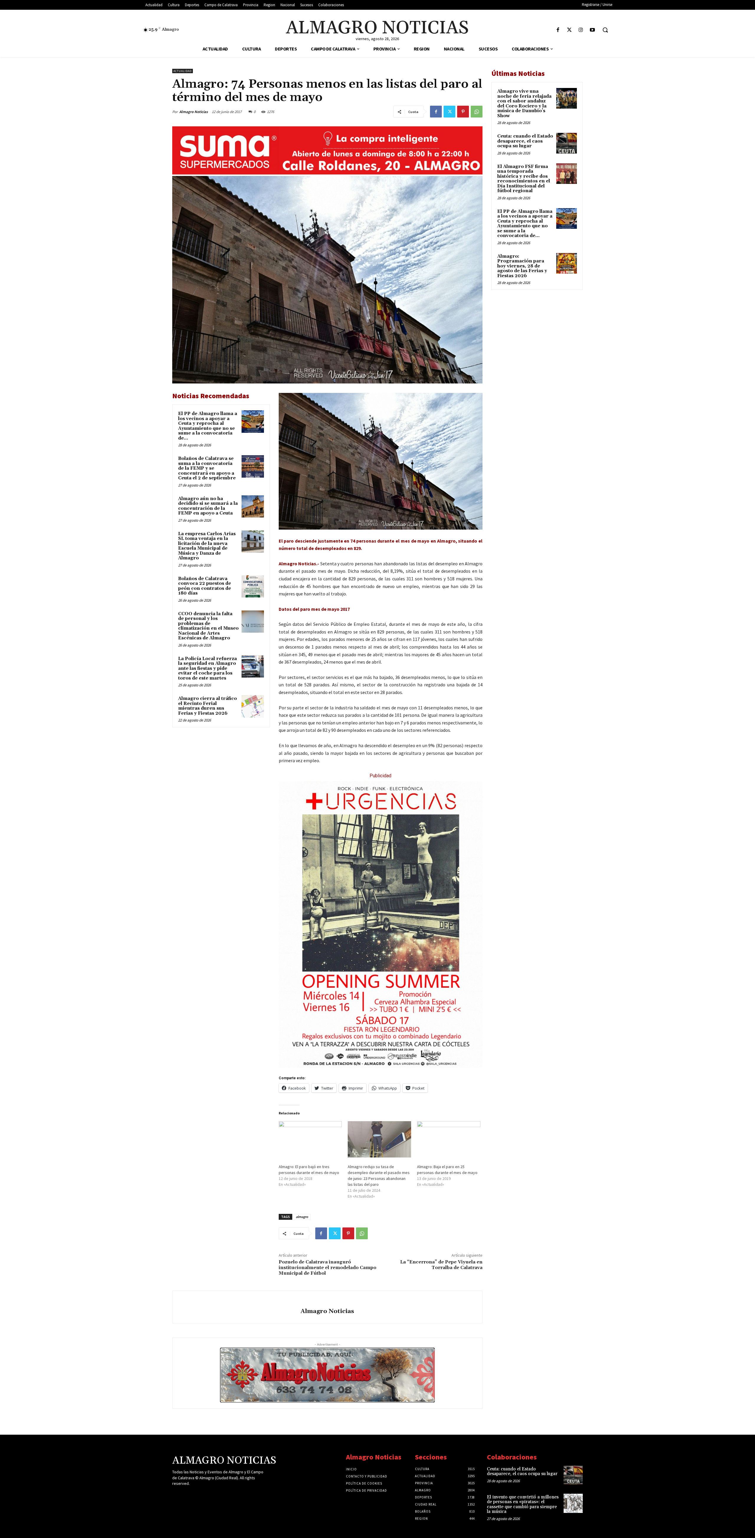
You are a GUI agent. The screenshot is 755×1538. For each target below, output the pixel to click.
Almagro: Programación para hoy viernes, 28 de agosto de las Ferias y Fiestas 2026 (522, 266)
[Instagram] (581, 30)
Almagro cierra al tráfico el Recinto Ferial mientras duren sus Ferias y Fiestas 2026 (207, 706)
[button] (605, 30)
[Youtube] (592, 30)
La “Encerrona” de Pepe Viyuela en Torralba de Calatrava (441, 1265)
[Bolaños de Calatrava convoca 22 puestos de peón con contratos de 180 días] (253, 586)
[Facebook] (558, 30)
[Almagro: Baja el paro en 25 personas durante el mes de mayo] (448, 1139)
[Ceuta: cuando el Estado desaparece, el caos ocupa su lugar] (566, 143)
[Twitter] (569, 30)
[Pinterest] (463, 111)
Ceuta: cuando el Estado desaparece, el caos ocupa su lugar (525, 141)
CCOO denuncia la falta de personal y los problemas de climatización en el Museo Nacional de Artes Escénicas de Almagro (208, 626)
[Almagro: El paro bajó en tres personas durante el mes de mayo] (310, 1139)
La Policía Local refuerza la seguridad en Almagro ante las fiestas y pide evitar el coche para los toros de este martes (207, 668)
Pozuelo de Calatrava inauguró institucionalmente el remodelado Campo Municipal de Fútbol (327, 1267)
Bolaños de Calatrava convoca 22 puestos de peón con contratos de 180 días (204, 586)
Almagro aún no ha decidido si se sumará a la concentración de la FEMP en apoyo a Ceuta (208, 506)
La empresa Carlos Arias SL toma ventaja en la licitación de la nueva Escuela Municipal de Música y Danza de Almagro (207, 546)
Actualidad (182, 71)
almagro (302, 1216)
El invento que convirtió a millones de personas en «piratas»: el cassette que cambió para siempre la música (523, 1504)
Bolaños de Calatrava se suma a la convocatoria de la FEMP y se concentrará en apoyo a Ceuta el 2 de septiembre (207, 468)
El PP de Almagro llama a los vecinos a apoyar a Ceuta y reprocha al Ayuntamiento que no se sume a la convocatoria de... (207, 426)
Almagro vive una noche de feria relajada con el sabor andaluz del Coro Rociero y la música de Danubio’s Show (524, 104)
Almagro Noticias (193, 111)
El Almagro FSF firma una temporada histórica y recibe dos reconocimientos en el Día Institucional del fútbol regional (523, 179)
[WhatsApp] (476, 111)
